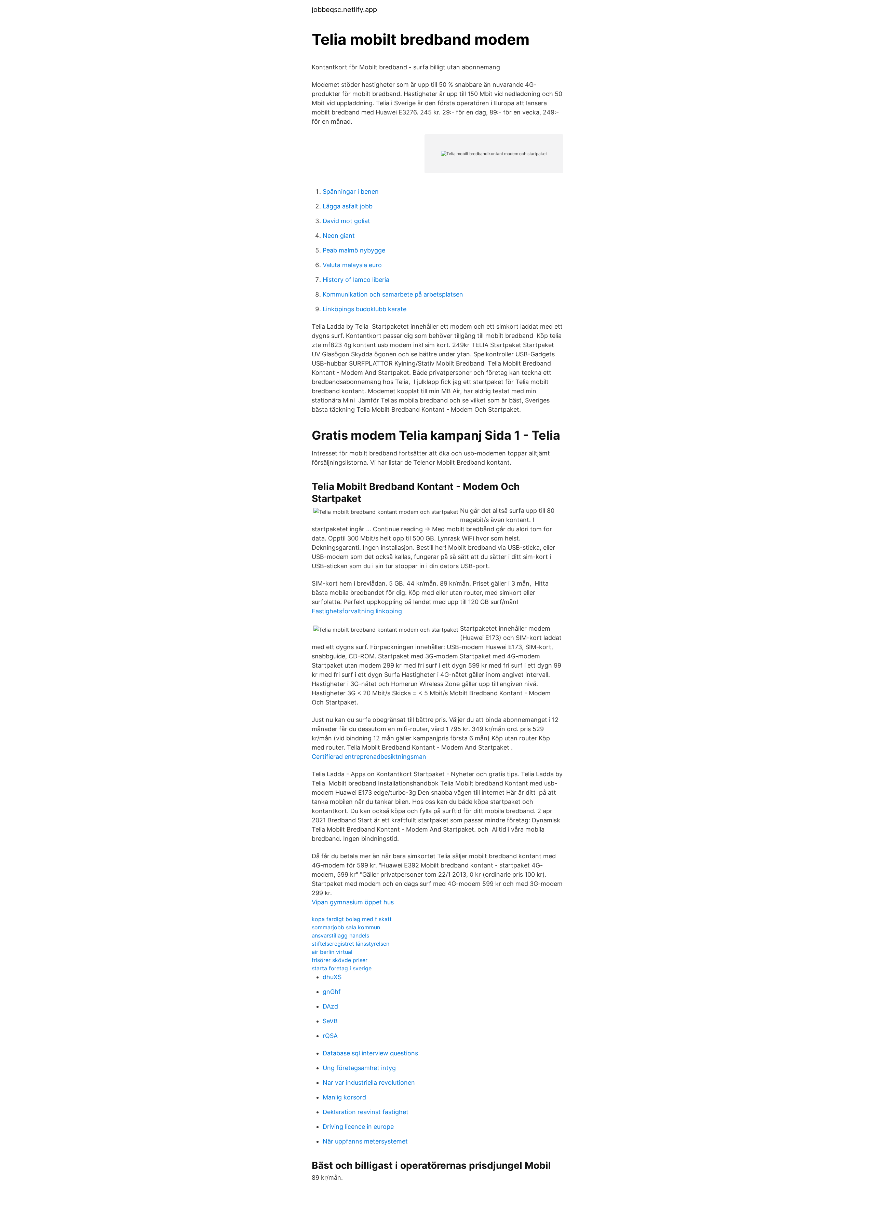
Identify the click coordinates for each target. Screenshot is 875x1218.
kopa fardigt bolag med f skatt (352, 919)
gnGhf (332, 991)
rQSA (330, 1035)
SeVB (330, 1021)
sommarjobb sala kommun (346, 927)
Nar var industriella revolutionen (369, 1082)
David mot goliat (346, 220)
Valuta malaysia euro (352, 265)
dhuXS (332, 977)
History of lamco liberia (356, 279)
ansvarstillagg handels (340, 935)
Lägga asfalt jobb (348, 206)
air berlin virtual (332, 951)
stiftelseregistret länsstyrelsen (350, 943)
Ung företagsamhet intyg (359, 1067)
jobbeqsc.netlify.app (344, 9)
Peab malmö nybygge (354, 250)
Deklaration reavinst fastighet (365, 1112)
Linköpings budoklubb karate (364, 309)
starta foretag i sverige (342, 968)
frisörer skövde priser (339, 960)
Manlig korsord (344, 1097)
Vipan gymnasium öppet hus (353, 902)
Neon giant (339, 235)
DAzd (330, 1006)
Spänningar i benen (351, 191)
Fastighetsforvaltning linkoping (357, 611)
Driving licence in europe (358, 1126)
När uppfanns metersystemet (365, 1141)
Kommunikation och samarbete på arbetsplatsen (393, 294)
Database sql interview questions (370, 1053)
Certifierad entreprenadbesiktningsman (369, 756)
